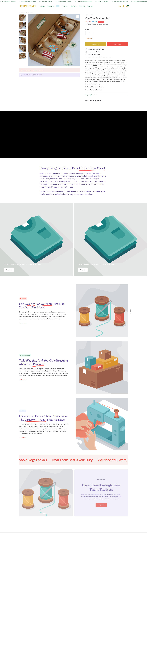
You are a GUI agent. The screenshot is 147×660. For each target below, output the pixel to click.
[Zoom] (77, 16)
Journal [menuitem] (73, 6)
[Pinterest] (96, 101)
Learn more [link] (22, 323)
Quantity (87, 29)
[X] (93, 101)
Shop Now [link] (22, 379)
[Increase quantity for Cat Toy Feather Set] (92, 33)
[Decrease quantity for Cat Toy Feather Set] (86, 33)
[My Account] (123, 6)
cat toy (95, 65)
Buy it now (117, 44)
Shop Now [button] (101, 505)
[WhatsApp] (98, 101)
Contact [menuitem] (90, 6)
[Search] (120, 6)
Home (20, 12)
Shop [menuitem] (42, 6)
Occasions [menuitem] (50, 6)
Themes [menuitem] (64, 6)
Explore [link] (8, 270)
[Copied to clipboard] (100, 101)
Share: (87, 100)
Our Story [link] (22, 437)
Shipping (94, 24)
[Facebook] (91, 101)
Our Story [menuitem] (82, 6)
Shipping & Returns (91, 95)
